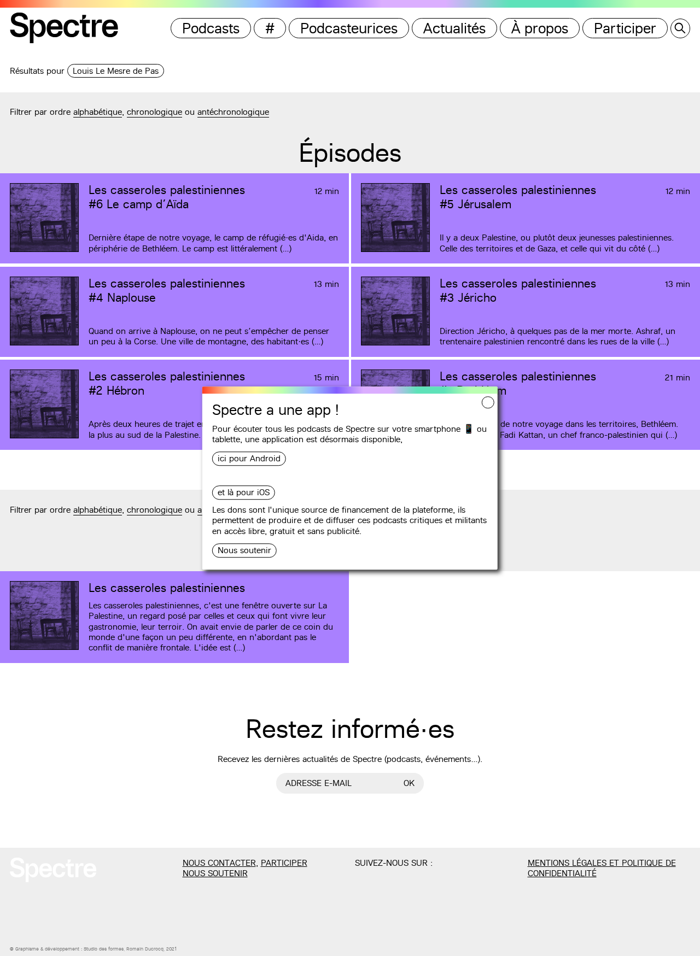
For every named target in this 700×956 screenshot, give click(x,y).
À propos (539, 28)
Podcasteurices (349, 28)
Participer (625, 28)
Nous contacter (219, 863)
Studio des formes (104, 949)
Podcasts (211, 28)
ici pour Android (249, 459)
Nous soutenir (244, 550)
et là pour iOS (244, 493)
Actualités (454, 28)
